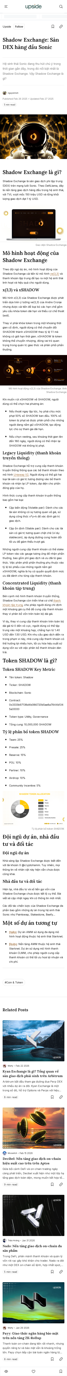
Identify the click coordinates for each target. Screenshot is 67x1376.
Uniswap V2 (21, 474)
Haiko (12, 932)
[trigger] (61, 6)
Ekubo (13, 944)
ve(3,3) (54, 273)
